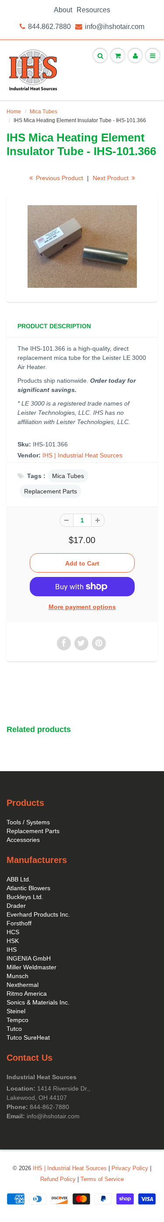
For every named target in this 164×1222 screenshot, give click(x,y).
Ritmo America (27, 993)
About (63, 10)
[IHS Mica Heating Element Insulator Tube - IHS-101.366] (82, 246)
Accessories (23, 839)
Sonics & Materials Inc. (38, 1002)
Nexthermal (22, 984)
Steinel (16, 1011)
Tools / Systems (28, 822)
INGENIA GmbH (29, 958)
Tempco (17, 1019)
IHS (12, 949)
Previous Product (58, 177)
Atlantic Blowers (28, 888)
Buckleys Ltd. (25, 896)
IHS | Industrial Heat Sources (82, 455)
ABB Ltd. (19, 879)
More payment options (82, 606)
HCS (13, 932)
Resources (93, 10)
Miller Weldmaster (31, 967)
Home (14, 112)
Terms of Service (102, 1179)
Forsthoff (19, 923)
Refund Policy (58, 1179)
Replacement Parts (50, 491)
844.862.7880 (49, 26)
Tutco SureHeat (28, 1037)
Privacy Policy (130, 1168)
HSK (13, 940)
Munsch (17, 975)
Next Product (111, 177)
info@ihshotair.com (114, 26)
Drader (16, 905)
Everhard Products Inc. (38, 914)
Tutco (14, 1028)
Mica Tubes (43, 112)
